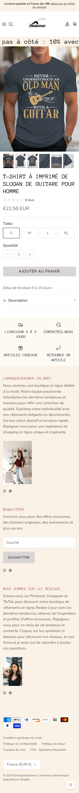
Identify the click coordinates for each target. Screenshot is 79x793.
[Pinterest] (10, 491)
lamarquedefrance (25, 775)
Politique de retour (53, 744)
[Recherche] (12, 24)
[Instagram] (4, 491)
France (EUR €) (19, 764)
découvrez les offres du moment (54, 5)
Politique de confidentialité (20, 744)
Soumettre (19, 557)
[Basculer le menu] (4, 24)
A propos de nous (14, 750)
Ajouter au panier (39, 271)
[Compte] (66, 24)
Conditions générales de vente (22, 738)
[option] (39, 99)
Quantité (10, 245)
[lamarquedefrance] (39, 24)
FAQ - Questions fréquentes (48, 750)
